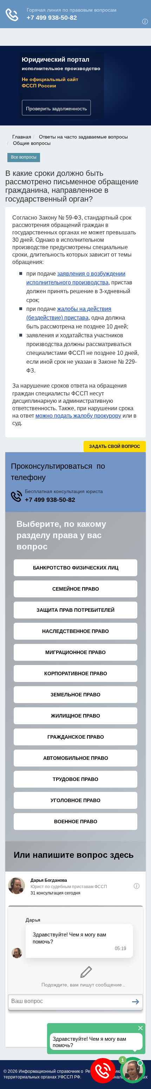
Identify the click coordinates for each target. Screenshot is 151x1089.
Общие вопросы (32, 143)
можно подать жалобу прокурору (78, 416)
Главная (21, 137)
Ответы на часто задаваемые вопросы (83, 137)
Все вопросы (24, 157)
